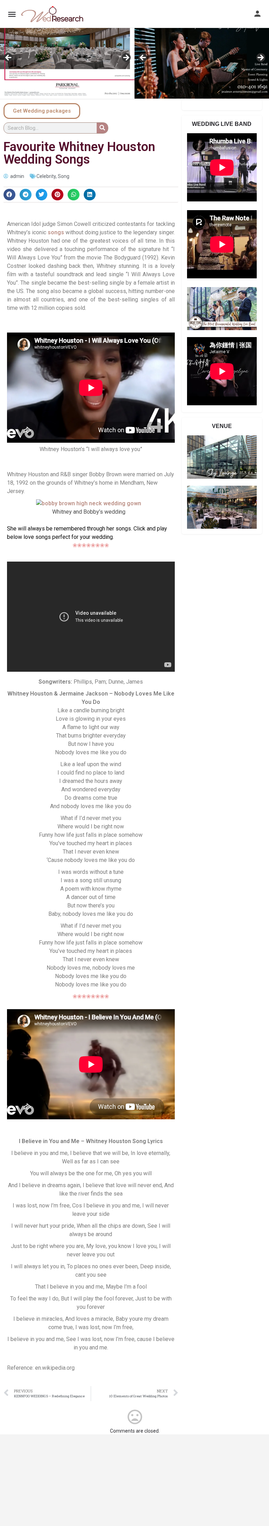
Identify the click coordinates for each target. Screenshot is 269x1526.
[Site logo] (52, 14)
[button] (9, 195)
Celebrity (46, 176)
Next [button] (125, 58)
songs (56, 232)
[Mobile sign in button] (257, 13)
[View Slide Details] (67, 60)
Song (63, 176)
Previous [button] (9, 58)
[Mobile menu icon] (12, 14)
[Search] (102, 128)
